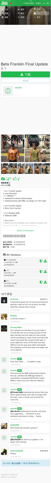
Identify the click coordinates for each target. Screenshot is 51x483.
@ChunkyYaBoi (16, 392)
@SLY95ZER (15, 439)
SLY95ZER (14, 425)
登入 (13, 463)
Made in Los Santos (9, 477)
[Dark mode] (44, 3)
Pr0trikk (13, 315)
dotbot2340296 (16, 450)
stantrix (18, 87)
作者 (19, 359)
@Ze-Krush (15, 411)
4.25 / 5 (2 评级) (6, 185)
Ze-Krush (14, 299)
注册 (18, 463)
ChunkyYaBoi (16, 327)
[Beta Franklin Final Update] (25, 148)
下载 (27, 74)
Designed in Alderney (9, 474)
